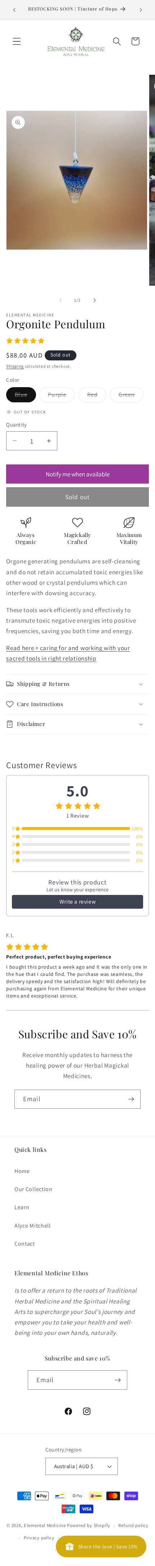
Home (22, 1171)
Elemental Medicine (45, 1525)
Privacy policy (39, 1538)
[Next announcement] (141, 10)
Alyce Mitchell (32, 1225)
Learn (21, 1207)
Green (131, 396)
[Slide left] (60, 300)
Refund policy (133, 1525)
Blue (25, 396)
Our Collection (33, 1189)
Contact (24, 1243)
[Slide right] (94, 300)
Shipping (14, 366)
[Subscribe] (131, 1099)
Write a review (77, 901)
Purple (61, 396)
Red (96, 396)
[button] (17, 41)
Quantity (16, 424)
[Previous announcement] (14, 10)
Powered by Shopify (89, 1525)
